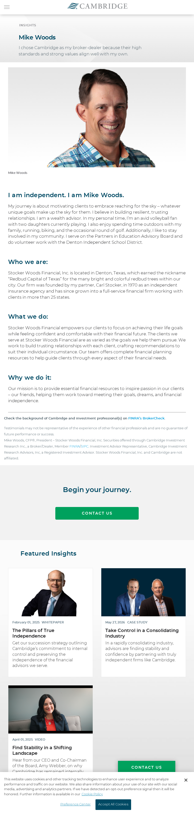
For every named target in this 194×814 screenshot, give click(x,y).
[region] (97, 793)
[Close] (185, 780)
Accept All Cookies (113, 804)
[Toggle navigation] (7, 6)
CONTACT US (97, 513)
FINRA (74, 446)
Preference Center (75, 804)
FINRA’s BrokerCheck (146, 418)
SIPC (84, 446)
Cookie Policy (92, 794)
